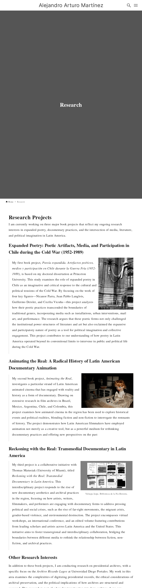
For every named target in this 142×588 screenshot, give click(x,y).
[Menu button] (135, 5)
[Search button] (128, 5)
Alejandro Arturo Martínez (71, 5)
